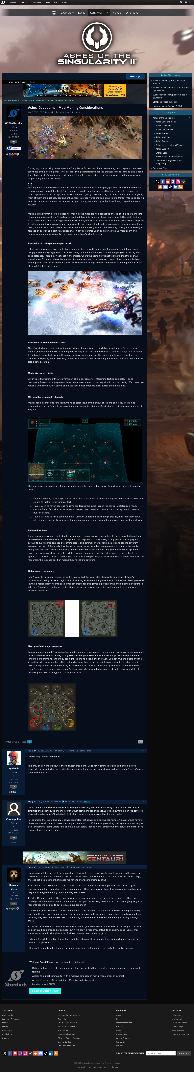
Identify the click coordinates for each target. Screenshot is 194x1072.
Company (121, 1010)
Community (36, 2)
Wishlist (133, 12)
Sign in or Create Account (45, 991)
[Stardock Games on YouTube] (167, 181)
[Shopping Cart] (186, 2)
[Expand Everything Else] (151, 168)
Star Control (63, 1030)
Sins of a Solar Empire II (68, 1026)
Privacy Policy (81, 1067)
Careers (119, 1026)
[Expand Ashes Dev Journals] (154, 130)
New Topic (135, 76)
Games (24, 2)
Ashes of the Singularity (22, 100)
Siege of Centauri (65, 1042)
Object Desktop (8, 1015)
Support (64, 2)
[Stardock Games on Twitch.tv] (173, 181)
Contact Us (120, 1042)
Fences (5, 1026)
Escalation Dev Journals (64, 100)
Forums (119, 1045)
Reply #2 (32, 801)
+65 (13, 141)
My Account (177, 1019)
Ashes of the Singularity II (69, 1015)
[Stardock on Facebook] (162, 181)
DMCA (106, 1067)
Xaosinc (13, 885)
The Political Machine (66, 1034)
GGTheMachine (14, 123)
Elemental (62, 1019)
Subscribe (184, 1053)
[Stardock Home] (3, 2)
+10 (13, 903)
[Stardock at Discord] (165, 186)
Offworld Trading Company (69, 1038)
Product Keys (177, 1026)
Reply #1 (32, 750)
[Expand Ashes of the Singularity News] (154, 157)
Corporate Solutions (10, 1019)
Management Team (124, 1022)
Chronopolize (13, 819)
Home (6, 100)
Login (32, 81)
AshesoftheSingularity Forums (67, 112)
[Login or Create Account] (181, 2)
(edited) (87, 801)
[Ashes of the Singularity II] (97, 43)
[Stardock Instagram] (178, 181)
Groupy (5, 1038)
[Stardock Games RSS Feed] (180, 186)
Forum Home (13, 81)
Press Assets (121, 1034)
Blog (55, 2)
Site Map (114, 1067)
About (119, 1015)
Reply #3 (32, 867)
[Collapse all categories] (189, 117)
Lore (82, 12)
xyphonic (14, 768)
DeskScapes (7, 1030)
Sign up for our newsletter (130, 1053)
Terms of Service (95, 1067)
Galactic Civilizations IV (67, 1022)
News (47, 2)
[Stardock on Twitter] (157, 181)
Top (143, 751)
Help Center (177, 1015)
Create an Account (179, 1022)
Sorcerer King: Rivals (66, 1045)
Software (13, 2)
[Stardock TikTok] (170, 186)
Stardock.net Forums (74, 801)
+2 (14, 786)
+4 (14, 837)
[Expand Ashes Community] (154, 126)
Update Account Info (180, 1034)
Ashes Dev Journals (44, 100)
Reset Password (178, 1030)
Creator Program (123, 1038)
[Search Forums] (191, 2)
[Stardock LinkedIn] (175, 186)
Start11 (5, 1022)
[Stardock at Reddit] (160, 186)
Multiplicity (7, 1034)
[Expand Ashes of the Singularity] (151, 118)
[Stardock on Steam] (183, 181)
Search (25, 81)
